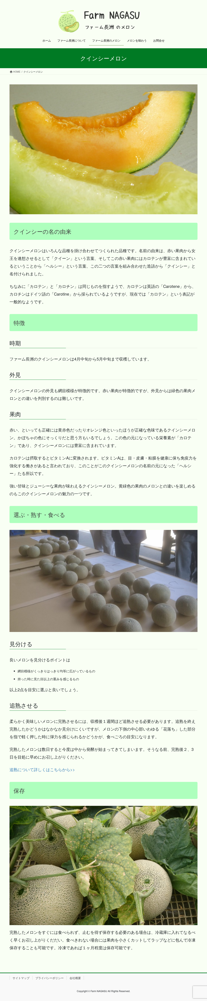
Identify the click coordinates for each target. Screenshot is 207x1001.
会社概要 (75, 978)
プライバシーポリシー (49, 978)
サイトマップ (21, 978)
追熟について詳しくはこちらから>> (42, 769)
